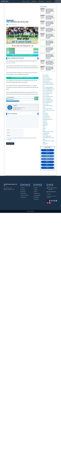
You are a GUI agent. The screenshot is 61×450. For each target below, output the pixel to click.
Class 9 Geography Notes (48, 101)
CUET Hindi (45, 113)
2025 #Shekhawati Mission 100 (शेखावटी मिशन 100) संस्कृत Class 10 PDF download (50, 17)
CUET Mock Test (46, 116)
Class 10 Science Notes (47, 83)
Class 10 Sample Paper (47, 80)
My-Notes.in (32, 211)
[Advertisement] (22, 13)
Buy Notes (49, 1)
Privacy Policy (24, 193)
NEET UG (45, 125)
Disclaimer (23, 191)
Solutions (34, 1)
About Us (23, 188)
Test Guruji (37, 199)
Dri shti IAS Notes (46, 118)
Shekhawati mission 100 (48, 132)
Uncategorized (46, 133)
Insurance (45, 122)
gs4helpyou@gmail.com (52, 191)
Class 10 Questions (47, 78)
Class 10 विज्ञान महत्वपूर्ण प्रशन (48, 87)
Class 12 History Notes (47, 93)
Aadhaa (36, 189)
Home (24, 1)
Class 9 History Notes (47, 102)
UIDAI (36, 191)
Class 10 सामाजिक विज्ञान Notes (48, 89)
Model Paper (45, 124)
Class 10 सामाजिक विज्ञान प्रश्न (48, 90)
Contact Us (23, 189)
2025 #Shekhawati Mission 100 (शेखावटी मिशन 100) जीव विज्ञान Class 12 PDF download (49, 49)
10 (47, 156)
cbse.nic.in (8, 63)
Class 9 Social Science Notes (49, 110)
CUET (44, 112)
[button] (54, 1)
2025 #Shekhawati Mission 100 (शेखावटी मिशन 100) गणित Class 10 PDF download (50, 30)
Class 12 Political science (48, 96)
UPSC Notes (45, 135)
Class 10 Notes (46, 76)
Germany (45, 121)
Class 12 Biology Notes (47, 92)
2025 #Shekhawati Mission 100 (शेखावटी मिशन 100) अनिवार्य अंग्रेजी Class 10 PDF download (50, 11)
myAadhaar (37, 197)
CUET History (45, 115)
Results (44, 129)
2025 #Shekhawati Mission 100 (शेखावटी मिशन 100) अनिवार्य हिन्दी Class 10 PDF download (49, 23)
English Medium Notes (47, 119)
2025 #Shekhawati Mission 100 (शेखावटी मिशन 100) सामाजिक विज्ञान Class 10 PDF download (50, 36)
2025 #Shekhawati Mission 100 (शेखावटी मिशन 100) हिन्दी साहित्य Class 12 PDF (49, 69)
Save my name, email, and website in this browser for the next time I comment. (21, 139)
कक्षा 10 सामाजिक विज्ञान (47, 136)
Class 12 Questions (47, 98)
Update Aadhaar (37, 195)
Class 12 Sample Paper (47, 99)
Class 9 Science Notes (47, 109)
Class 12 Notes (46, 95)
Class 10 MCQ (45, 75)
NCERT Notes (4, 1)
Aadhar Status (37, 193)
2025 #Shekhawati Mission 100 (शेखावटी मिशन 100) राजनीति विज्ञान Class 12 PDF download (50, 56)
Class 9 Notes (45, 104)
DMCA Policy (24, 197)
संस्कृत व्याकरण (45, 144)
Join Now (36, 49)
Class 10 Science (46, 81)
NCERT (10, 24)
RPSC (44, 130)
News (44, 127)
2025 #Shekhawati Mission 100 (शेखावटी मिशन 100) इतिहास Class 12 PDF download (50, 63)
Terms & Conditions (25, 195)
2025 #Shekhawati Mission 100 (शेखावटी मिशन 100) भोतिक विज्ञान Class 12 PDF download (49, 43)
